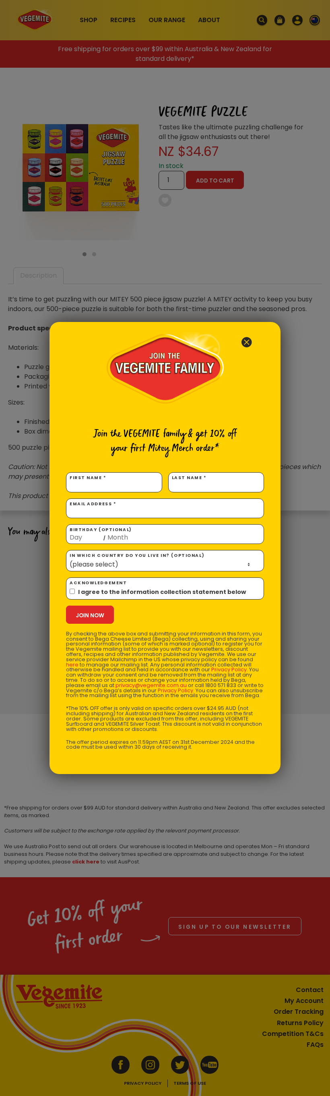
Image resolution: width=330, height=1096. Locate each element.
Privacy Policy (229, 669)
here (72, 664)
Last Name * (189, 478)
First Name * (88, 478)
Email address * (93, 504)
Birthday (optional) (101, 534)
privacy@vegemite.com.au (151, 685)
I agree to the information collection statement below (162, 592)
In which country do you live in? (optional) (137, 555)
